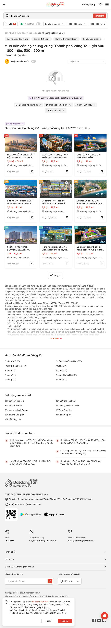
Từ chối (48, 621)
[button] (104, 24)
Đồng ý (65, 621)
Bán (6, 32)
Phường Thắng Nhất (66, 375)
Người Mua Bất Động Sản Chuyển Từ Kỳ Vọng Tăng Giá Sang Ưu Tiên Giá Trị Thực (83, 441)
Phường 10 (12, 361)
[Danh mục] (4, 4)
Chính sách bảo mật (39, 601)
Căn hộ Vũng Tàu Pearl (93, 39)
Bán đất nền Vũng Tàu (14, 414)
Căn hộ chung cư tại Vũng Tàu (51, 32)
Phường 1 (10, 379)
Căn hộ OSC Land (42, 39)
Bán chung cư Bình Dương (16, 410)
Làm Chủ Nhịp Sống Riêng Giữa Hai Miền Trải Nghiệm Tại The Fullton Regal (30, 462)
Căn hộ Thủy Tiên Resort (66, 39)
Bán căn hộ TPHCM (13, 405)
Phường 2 (10, 370)
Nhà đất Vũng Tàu (13, 419)
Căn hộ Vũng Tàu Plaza (17, 39)
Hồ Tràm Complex (64, 410)
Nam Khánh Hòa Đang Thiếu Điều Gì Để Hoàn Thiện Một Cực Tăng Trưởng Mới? (80, 462)
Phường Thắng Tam (15, 365)
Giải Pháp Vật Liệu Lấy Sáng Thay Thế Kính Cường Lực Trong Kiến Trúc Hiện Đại (83, 452)
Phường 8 (61, 365)
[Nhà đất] (55, 3)
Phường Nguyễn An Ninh (69, 361)
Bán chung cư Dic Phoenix (67, 405)
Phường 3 (61, 370)
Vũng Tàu (31, 32)
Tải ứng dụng (88, 4)
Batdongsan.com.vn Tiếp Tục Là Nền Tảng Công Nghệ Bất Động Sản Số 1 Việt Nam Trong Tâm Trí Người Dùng (31, 443)
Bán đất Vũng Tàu (64, 414)
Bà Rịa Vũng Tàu (17, 32)
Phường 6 (61, 379)
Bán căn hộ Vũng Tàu (14, 400)
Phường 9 (10, 375)
